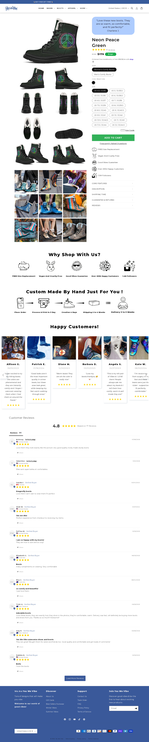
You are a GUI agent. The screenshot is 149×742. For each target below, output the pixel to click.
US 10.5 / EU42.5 (101, 120)
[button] (50, 8)
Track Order (82, 700)
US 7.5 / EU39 (100, 105)
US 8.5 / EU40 (100, 110)
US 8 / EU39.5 (117, 105)
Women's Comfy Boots (104, 70)
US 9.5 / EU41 (100, 115)
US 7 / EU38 (116, 100)
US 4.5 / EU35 (100, 91)
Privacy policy (81, 738)
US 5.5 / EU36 (100, 96)
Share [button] (21, 453)
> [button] (75, 678)
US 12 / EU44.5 (118, 125)
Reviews (96, 205)
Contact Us (82, 696)
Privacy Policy (83, 708)
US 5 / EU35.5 (117, 91)
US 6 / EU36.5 (117, 96)
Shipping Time (99, 194)
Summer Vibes (52, 712)
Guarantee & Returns (103, 200)
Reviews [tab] (13, 433)
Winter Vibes (51, 708)
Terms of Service (84, 712)
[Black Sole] (93, 82)
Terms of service (93, 738)
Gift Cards (50, 700)
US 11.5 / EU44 (100, 125)
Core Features (99, 183)
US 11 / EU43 (119, 120)
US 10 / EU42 (117, 115)
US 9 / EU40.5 (118, 110)
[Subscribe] (136, 708)
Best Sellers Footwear (55, 704)
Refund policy (70, 738)
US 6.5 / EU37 (100, 100)
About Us (50, 696)
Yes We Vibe (59, 738)
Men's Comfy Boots (102, 74)
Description (98, 189)
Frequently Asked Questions (113, 144)
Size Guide (129, 130)
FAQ (79, 704)
